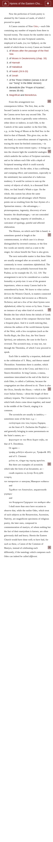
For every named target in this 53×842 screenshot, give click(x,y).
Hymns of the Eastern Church (26, 3)
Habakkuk (17, 67)
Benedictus (30, 95)
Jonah (15, 75)
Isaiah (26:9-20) (20, 71)
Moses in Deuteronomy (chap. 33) (29, 58)
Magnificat (14, 95)
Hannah (16, 62)
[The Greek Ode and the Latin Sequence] (50, 421)
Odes (35, 26)
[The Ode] (3, 421)
